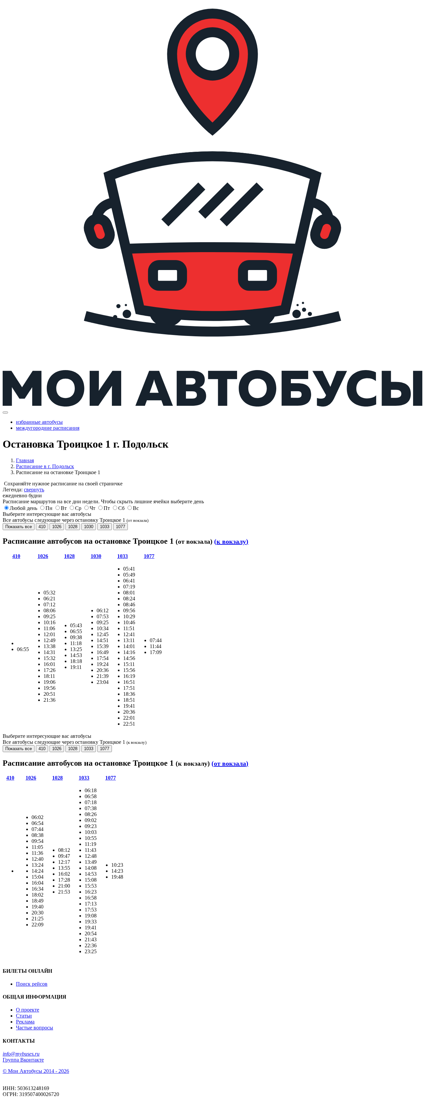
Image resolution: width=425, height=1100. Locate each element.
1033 (104, 526)
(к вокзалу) (231, 541)
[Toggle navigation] (5, 412)
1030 (88, 526)
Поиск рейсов (31, 984)
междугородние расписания (47, 428)
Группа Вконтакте (23, 1060)
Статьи (24, 1015)
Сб (121, 508)
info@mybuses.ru (21, 1054)
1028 (72, 526)
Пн (48, 508)
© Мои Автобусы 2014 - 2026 (36, 1071)
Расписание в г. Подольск (45, 466)
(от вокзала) (230, 763)
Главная (25, 460)
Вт (64, 508)
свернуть (34, 489)
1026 (56, 526)
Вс (136, 508)
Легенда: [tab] (23, 489)
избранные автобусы (39, 422)
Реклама (25, 1021)
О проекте (27, 1010)
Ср (78, 508)
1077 (120, 526)
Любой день (23, 508)
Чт (92, 508)
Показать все (18, 526)
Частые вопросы (34, 1027)
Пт (107, 508)
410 (42, 526)
